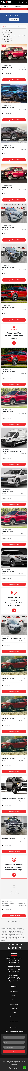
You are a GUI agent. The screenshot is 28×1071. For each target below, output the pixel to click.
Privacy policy (14, 1017)
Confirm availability (15, 79)
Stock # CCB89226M (6, 105)
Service (14, 1012)
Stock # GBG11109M (7, 901)
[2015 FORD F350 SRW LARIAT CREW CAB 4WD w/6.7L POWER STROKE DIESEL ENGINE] (14, 825)
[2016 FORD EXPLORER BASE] (14, 745)
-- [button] (25, 73)
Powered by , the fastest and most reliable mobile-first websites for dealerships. (14, 1062)
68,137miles (22, 309)
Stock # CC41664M (6, 369)
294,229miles (22, 841)
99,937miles (22, 761)
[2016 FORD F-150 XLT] (14, 53)
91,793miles (22, 453)
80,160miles (22, 533)
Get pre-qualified (14, 1004)
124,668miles (22, 801)
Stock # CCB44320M (6, 756)
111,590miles (22, 641)
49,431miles (22, 189)
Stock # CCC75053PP (7, 836)
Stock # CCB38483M (6, 305)
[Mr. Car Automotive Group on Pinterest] (16, 948)
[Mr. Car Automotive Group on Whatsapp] (19, 948)
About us (14, 995)
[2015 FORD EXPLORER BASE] (14, 558)
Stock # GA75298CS (6, 529)
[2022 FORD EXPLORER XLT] (14, 253)
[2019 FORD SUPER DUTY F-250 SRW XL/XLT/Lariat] (14, 889)
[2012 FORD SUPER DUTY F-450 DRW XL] (14, 785)
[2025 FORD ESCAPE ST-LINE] (14, 478)
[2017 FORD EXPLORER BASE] (14, 705)
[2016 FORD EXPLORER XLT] (14, 665)
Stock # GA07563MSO (7, 636)
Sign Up (14, 1051)
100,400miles (22, 373)
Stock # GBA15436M (6, 449)
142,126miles (22, 681)
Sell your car (14, 1000)
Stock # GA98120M (6, 65)
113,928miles (22, 69)
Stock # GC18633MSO (7, 185)
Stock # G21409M (6, 569)
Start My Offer (14, 19)
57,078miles (22, 229)
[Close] (24, 17)
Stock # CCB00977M (6, 265)
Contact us (14, 1008)
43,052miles (22, 269)
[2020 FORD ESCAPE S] (14, 398)
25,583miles (22, 493)
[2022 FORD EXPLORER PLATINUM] (14, 213)
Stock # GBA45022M (6, 716)
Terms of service (14, 1021)
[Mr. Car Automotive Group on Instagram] (12, 948)
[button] (20, 2)
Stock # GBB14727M (6, 409)
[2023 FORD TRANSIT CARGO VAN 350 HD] (14, 438)
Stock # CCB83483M (6, 676)
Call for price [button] (7, 73)
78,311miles (22, 109)
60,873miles (22, 574)
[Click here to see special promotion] (14, 9)
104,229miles (22, 721)
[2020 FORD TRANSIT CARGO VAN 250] (14, 625)
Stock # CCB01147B (6, 796)
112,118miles (22, 413)
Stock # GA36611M (6, 145)
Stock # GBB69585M (6, 225)
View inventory (14, 991)
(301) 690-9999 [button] (15, 962)
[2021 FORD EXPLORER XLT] (14, 133)
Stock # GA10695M (6, 489)
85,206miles (22, 149)
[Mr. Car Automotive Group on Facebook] (8, 948)
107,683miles (22, 905)
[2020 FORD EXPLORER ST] (14, 93)
